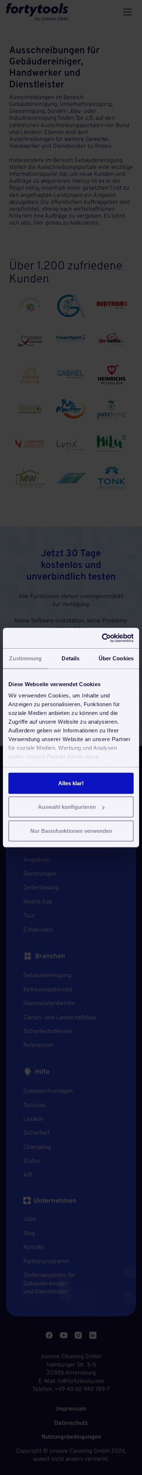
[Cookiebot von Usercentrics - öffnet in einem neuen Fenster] (102, 638)
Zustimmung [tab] (25, 658)
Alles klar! (71, 783)
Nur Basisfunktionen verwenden (71, 830)
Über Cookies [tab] (116, 658)
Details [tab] (70, 658)
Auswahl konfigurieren (67, 807)
